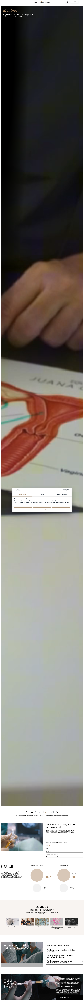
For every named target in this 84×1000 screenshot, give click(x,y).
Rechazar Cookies (23, 509)
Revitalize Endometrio (62, 4)
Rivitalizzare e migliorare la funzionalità (16, 4)
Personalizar (41, 509)
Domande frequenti (71, 4)
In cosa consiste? (38, 4)
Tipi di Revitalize (46, 4)
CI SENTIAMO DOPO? (64, 998)
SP (79, 2)
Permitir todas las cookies (61, 509)
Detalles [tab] (42, 494)
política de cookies (52, 504)
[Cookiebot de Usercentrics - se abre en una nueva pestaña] (64, 490)
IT (81, 2)
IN (82, 2)
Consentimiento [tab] (22, 494)
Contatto (74, 2)
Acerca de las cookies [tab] (62, 494)
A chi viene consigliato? (29, 4)
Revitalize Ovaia (53, 4)
